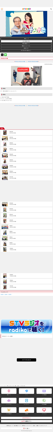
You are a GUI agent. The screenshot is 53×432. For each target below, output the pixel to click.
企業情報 (26, 413)
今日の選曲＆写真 (26, 41)
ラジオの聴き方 (9, 413)
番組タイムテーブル (26, 45)
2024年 (6, 294)
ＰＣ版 (26, 428)
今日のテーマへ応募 (7, 336)
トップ (2, 385)
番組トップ (26, 38)
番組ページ (9, 394)
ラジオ (5, 385)
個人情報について (17, 425)
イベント (26, 394)
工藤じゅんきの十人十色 (10, 385)
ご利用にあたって (9, 425)
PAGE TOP (50, 423)
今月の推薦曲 (44, 404)
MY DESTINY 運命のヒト (26, 50)
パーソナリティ (9, 404)
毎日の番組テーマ (26, 43)
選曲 (15, 385)
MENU (2, 9)
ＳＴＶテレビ (44, 413)
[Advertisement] (26, 3)
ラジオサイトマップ (43, 425)
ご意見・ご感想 (35, 425)
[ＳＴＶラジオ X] (26, 361)
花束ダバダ (26, 48)
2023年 (9, 294)
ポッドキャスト (26, 404)
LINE (5, 55)
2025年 (2, 294)
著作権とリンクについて (26, 425)
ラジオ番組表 (44, 394)
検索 (51, 9)
